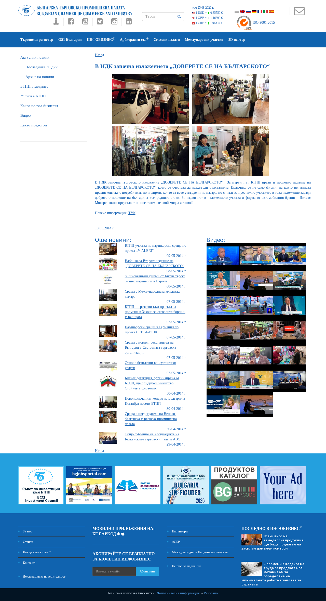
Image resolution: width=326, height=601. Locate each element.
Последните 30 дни (41, 67)
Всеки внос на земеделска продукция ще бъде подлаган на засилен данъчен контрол (272, 542)
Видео (25, 115)
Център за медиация (186, 566)
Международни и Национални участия (199, 552)
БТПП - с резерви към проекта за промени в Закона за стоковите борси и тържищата (155, 312)
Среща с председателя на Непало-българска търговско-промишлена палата (151, 419)
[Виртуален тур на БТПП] (56, 23)
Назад (99, 55)
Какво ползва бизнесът (39, 106)
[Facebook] (70, 23)
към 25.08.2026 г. (203, 7)
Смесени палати (167, 40)
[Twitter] (99, 23)
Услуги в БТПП (33, 96)
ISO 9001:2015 (263, 22)
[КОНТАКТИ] (299, 13)
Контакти (29, 563)
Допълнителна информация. (178, 593)
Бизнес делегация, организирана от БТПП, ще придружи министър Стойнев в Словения (152, 383)
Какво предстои (33, 125)
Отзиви (27, 542)
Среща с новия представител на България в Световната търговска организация (150, 348)
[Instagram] (114, 23)
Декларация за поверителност (43, 576)
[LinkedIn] (128, 23)
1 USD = (209, 13)
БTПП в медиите (34, 86)
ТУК (131, 213)
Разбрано (211, 593)
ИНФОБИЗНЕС (101, 39)
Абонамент (147, 571)
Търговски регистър (36, 40)
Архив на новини (39, 77)
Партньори (179, 531)
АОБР (175, 542)
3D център (236, 40)
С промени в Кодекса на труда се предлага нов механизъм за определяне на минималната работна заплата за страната (272, 573)
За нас (27, 531)
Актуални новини (34, 57)
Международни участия (204, 40)
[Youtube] (85, 23)
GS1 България (70, 40)
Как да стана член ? (36, 552)
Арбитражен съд (134, 39)
